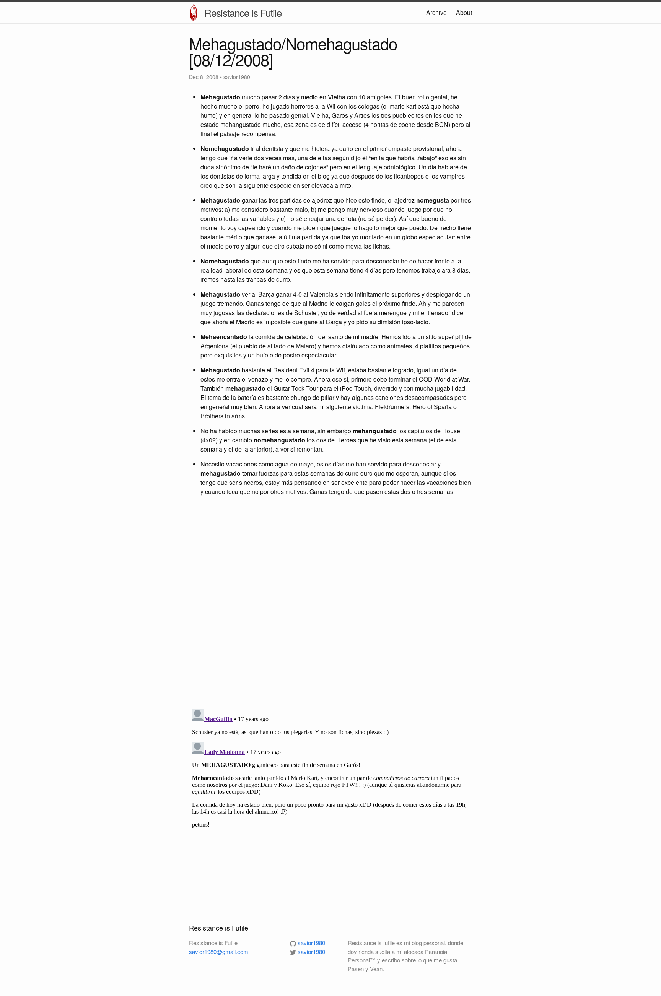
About (464, 12)
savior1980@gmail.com (218, 951)
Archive (436, 12)
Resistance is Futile (243, 12)
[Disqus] (330, 603)
